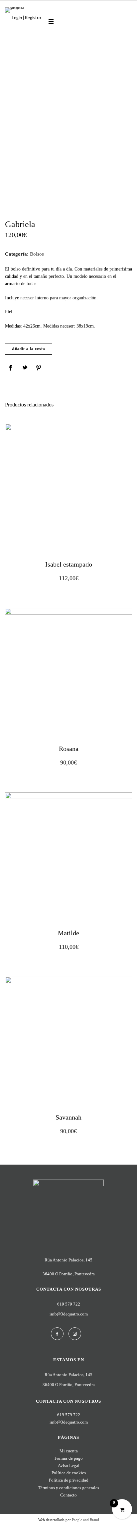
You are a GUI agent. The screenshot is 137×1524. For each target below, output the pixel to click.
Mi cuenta (69, 1450)
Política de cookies (69, 1472)
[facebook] (57, 1333)
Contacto (68, 1495)
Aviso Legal (68, 1465)
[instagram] (74, 1333)
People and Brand (85, 1520)
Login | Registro (26, 18)
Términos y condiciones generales (68, 1487)
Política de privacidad (68, 1480)
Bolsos (37, 254)
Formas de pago (69, 1458)
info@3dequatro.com (69, 1313)
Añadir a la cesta (28, 349)
